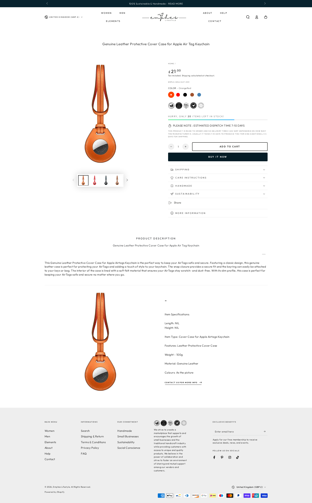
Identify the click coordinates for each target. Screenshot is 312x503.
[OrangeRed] (171, 95)
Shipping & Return (92, 436)
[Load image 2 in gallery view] (94, 180)
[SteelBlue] (199, 95)
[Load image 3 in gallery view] (106, 180)
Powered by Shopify (55, 492)
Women (50, 430)
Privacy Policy (90, 447)
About (49, 447)
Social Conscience (128, 447)
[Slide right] (264, 3)
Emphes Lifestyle (61, 487)
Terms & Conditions (93, 442)
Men (47, 436)
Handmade (124, 430)
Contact (50, 459)
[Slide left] (47, 3)
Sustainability (126, 442)
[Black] (185, 95)
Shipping (186, 75)
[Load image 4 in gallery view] (117, 180)
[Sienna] (192, 95)
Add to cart (230, 146)
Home (171, 63)
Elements (50, 442)
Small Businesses (127, 436)
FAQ (83, 453)
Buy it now (217, 156)
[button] (247, 17)
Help (48, 453)
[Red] (178, 95)
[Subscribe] (266, 431)
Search (85, 430)
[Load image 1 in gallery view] (83, 180)
